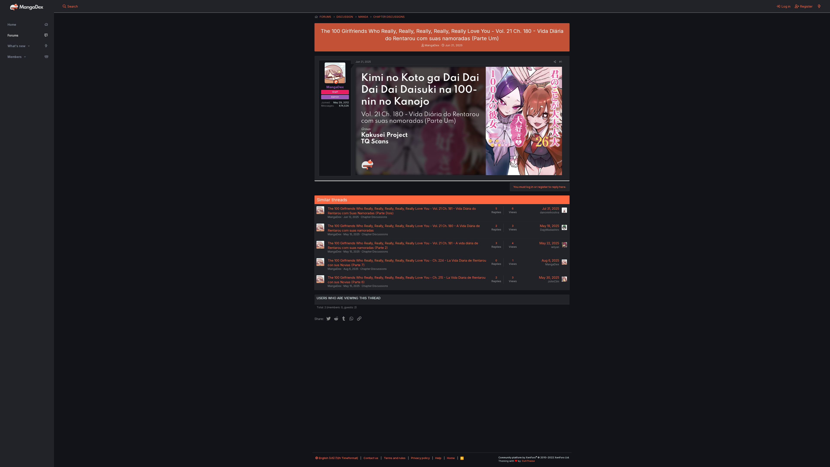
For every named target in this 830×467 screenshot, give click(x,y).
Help (438, 458)
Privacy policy (420, 458)
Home (12, 24)
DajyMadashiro (549, 229)
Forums (13, 35)
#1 (560, 61)
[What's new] (819, 6)
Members (15, 57)
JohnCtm (553, 281)
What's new (17, 46)
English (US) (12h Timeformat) (338, 458)
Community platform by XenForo (534, 457)
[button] (29, 46)
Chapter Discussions (374, 217)
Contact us (371, 458)
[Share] (555, 61)
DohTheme (528, 460)
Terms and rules (394, 458)
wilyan (555, 247)
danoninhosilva (549, 212)
